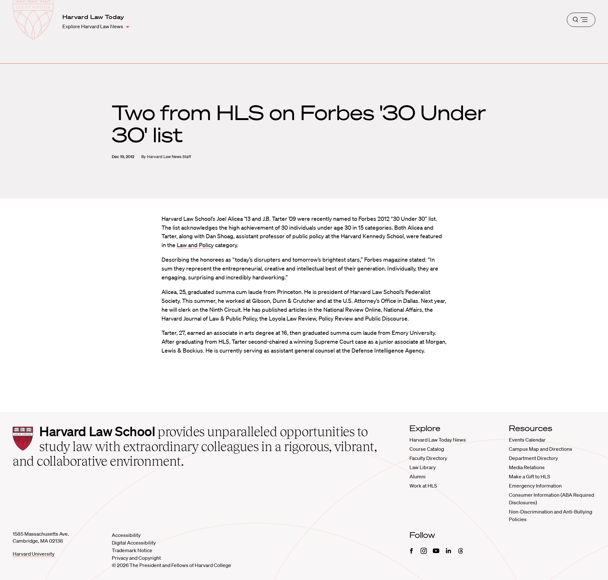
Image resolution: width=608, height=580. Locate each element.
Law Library (422, 467)
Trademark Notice (132, 550)
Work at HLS (423, 485)
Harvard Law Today (93, 16)
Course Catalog (426, 449)
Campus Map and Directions (540, 449)
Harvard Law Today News (437, 440)
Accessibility (126, 535)
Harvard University (33, 554)
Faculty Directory (428, 458)
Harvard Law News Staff (169, 156)
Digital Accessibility (134, 542)
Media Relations (527, 467)
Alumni (417, 476)
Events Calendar (527, 440)
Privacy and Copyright (136, 558)
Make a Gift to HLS (529, 476)
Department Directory (533, 458)
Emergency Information (535, 485)
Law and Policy (195, 244)
